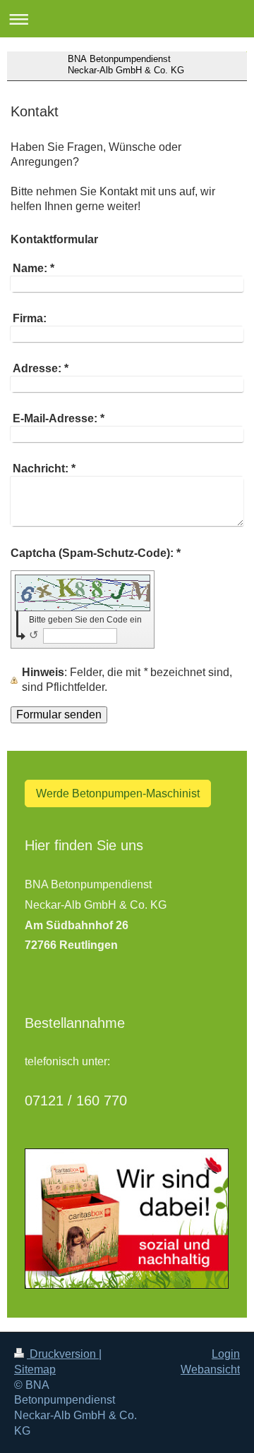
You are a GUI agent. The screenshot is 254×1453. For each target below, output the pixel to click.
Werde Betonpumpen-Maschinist (118, 793)
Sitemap (35, 1369)
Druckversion (63, 1354)
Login (226, 1354)
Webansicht (210, 1369)
